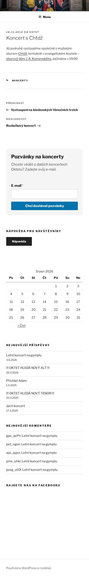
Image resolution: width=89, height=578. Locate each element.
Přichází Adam (16, 381)
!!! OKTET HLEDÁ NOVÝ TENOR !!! (30, 393)
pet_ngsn (13, 444)
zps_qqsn (13, 453)
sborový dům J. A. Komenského (28, 59)
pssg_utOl (13, 470)
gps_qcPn (13, 436)
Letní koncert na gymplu (24, 355)
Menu (47, 17)
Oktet (34, 32)
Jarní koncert (15, 406)
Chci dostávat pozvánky (44, 206)
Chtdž (22, 53)
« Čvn (21, 325)
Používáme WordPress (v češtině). (29, 568)
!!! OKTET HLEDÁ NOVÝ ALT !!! (28, 368)
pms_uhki (13, 461)
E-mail (17, 186)
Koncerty (20, 80)
